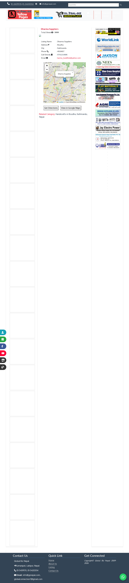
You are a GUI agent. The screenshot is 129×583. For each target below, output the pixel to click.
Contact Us (116, 14)
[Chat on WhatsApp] (123, 577)
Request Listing (106, 14)
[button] (64, 80)
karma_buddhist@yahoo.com (69, 58)
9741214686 (62, 55)
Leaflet (60, 102)
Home (90, 16)
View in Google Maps (70, 108)
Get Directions (51, 108)
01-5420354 (28, 4)
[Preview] (40, 36)
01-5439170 (16, 4)
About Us (97, 14)
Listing (52, 567)
